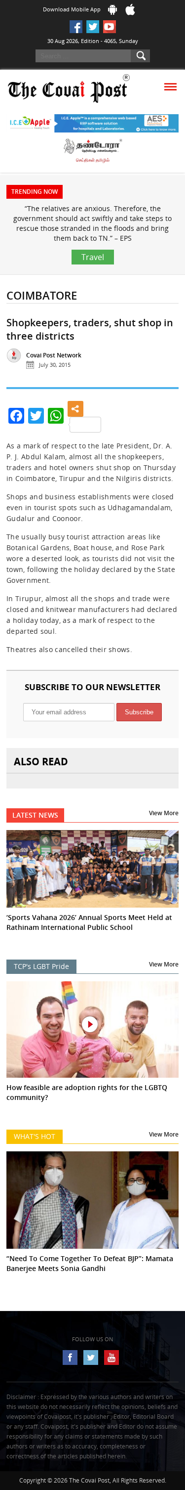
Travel (92, 257)
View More (164, 813)
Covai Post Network (53, 355)
